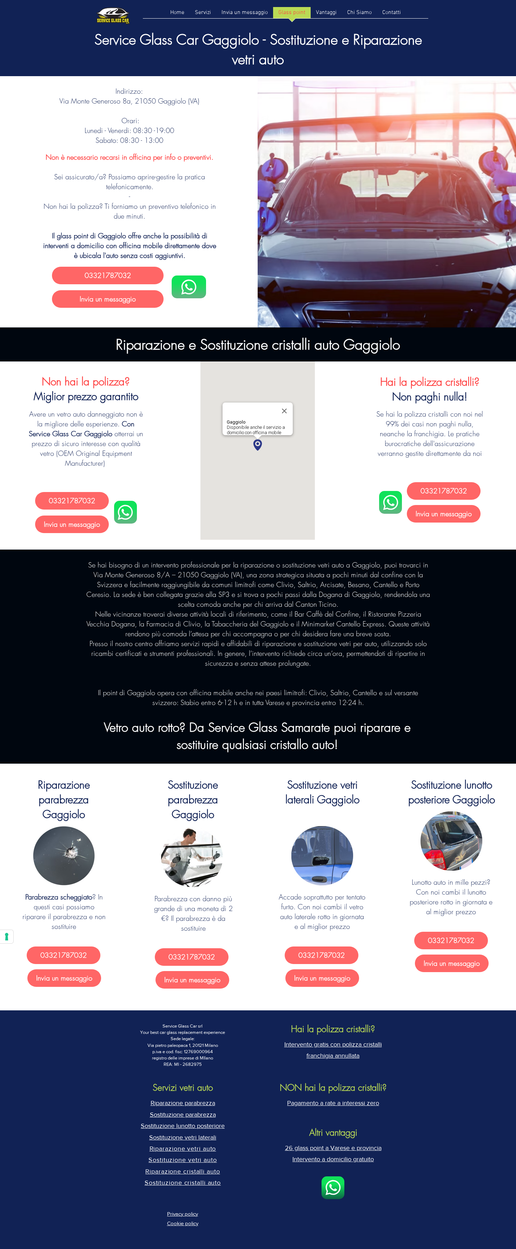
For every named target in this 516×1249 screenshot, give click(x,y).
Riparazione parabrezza (183, 1103)
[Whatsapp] (189, 286)
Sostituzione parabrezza (183, 1114)
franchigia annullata (332, 1055)
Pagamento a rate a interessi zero (333, 1103)
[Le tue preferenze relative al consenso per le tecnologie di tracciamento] (6, 936)
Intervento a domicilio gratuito (333, 1159)
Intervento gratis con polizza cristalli (333, 1044)
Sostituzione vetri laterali (182, 1137)
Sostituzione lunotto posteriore (183, 1125)
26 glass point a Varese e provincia (333, 1147)
